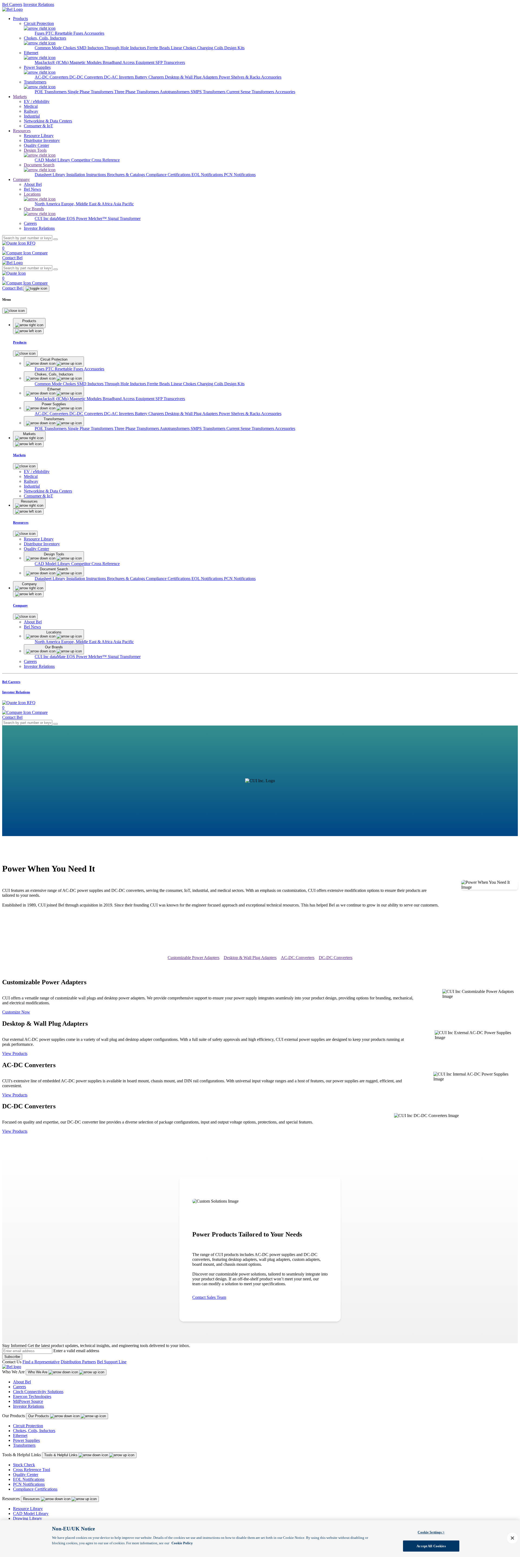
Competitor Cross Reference (95, 160)
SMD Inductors (91, 48)
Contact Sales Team (209, 1297)
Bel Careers (12, 4)
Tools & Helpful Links (61, 1455)
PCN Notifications (240, 174)
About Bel (22, 1382)
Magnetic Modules (86, 62)
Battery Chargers (150, 77)
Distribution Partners (78, 1361)
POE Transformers (51, 91)
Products (20, 18)
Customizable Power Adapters (193, 957)
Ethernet (20, 1435)
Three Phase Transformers (137, 91)
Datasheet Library (50, 174)
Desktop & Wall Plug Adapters (192, 77)
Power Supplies (26, 1440)
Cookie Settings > (431, 1532)
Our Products (39, 1416)
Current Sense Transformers (250, 91)
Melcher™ (98, 218)
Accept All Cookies (431, 1546)
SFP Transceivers (170, 62)
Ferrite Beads (159, 48)
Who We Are (38, 1372)
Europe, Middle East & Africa (87, 204)
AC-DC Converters (52, 77)
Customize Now (16, 1012)
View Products (14, 1053)
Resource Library (28, 1508)
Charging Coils (210, 48)
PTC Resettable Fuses (65, 33)
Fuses (40, 33)
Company (21, 179)
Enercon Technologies (32, 1396)
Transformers (24, 1445)
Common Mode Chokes (56, 48)
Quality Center (25, 1474)
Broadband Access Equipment (129, 62)
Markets (20, 96)
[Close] (14, 311)
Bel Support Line (111, 1361)
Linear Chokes (184, 48)
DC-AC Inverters (119, 77)
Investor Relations (38, 4)
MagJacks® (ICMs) (52, 62)
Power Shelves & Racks (240, 77)
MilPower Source (28, 1401)
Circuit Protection (28, 1425)
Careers (19, 1386)
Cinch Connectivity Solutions (38, 1391)
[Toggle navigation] (36, 289)
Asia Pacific (123, 204)
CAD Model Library (53, 160)
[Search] (55, 239)
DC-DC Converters (86, 77)
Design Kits (234, 48)
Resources (22, 130)
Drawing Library (27, 1518)
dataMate (58, 218)
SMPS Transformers (208, 91)
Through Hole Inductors (126, 48)
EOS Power (77, 218)
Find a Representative (41, 1361)
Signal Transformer (124, 218)
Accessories (94, 33)
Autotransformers (175, 91)
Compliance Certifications (168, 174)
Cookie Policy (182, 1543)
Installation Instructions (86, 174)
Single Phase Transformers (91, 91)
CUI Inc (42, 218)
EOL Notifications (207, 174)
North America (48, 204)
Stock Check (24, 1464)
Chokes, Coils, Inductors (34, 1430)
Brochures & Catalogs (126, 174)
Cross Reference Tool (31, 1469)
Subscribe (12, 1357)
